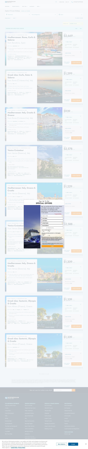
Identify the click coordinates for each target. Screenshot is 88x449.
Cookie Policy (14, 447)
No (49, 231)
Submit (52, 246)
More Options (61, 444)
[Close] (86, 444)
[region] (44, 444)
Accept (73, 444)
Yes (43, 231)
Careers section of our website (48, 244)
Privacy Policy (44, 241)
